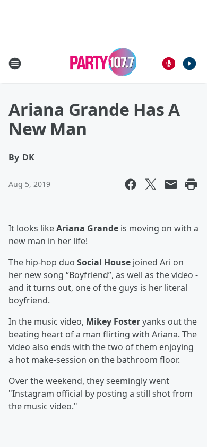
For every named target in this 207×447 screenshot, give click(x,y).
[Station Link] (103, 63)
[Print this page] (191, 184)
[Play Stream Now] (189, 63)
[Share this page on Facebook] (130, 184)
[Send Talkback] (168, 63)
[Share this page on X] (150, 184)
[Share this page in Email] (170, 184)
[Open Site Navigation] (14, 63)
